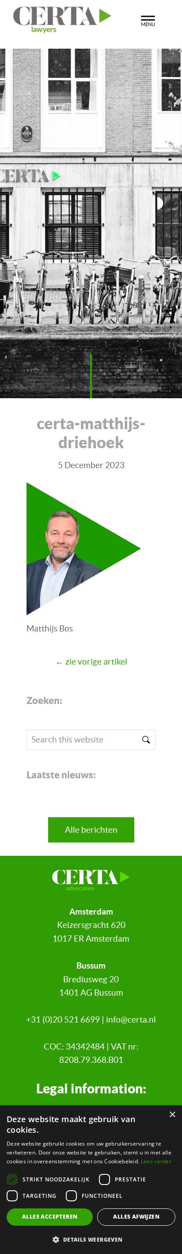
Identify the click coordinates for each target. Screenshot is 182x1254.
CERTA (68, 17)
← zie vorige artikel (91, 661)
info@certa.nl (131, 1019)
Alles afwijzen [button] (136, 1216)
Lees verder (156, 1161)
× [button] (172, 1115)
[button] (91, 1239)
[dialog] (91, 1179)
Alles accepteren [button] (49, 1216)
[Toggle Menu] (148, 19)
